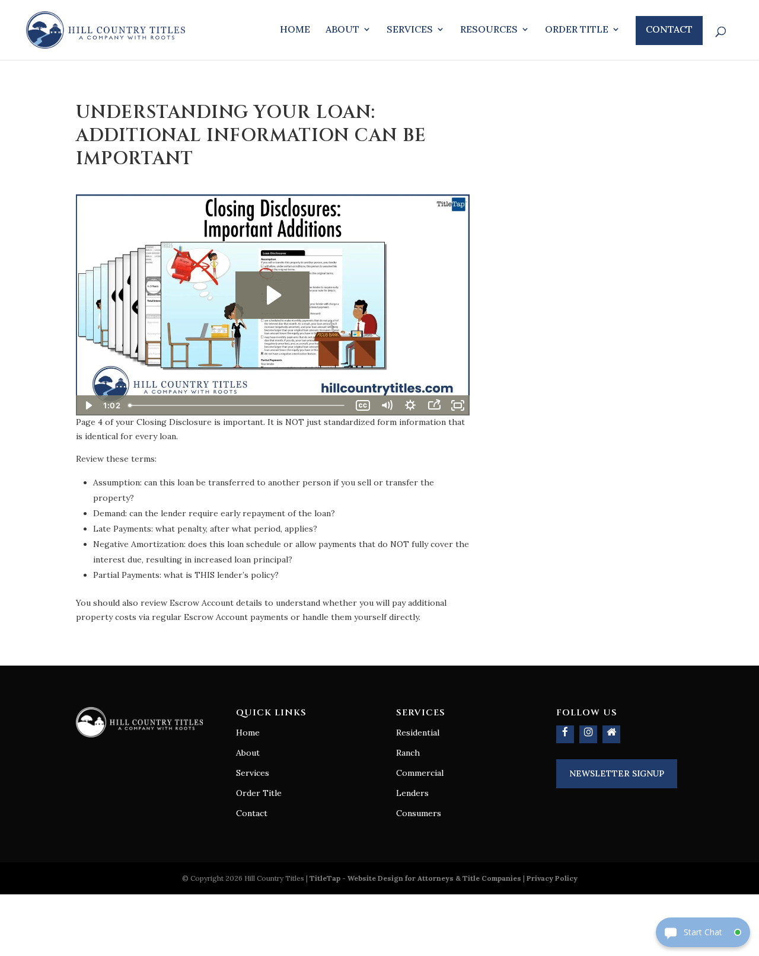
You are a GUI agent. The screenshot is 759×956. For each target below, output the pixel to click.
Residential (417, 732)
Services (410, 30)
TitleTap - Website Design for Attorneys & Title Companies (415, 878)
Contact (669, 29)
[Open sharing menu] (434, 405)
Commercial (420, 773)
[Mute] (386, 405)
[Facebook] (565, 734)
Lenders (412, 793)
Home (295, 30)
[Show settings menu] (410, 405)
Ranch (408, 752)
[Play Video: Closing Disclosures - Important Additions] (272, 295)
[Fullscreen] (458, 405)
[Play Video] (88, 405)
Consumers (418, 813)
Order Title (576, 30)
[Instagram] (588, 734)
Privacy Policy (552, 878)
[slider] (237, 405)
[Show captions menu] (363, 405)
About (342, 30)
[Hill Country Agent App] (611, 734)
